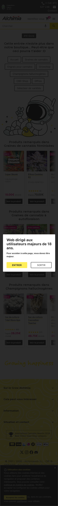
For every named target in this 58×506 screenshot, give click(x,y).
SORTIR (41, 265)
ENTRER (17, 265)
